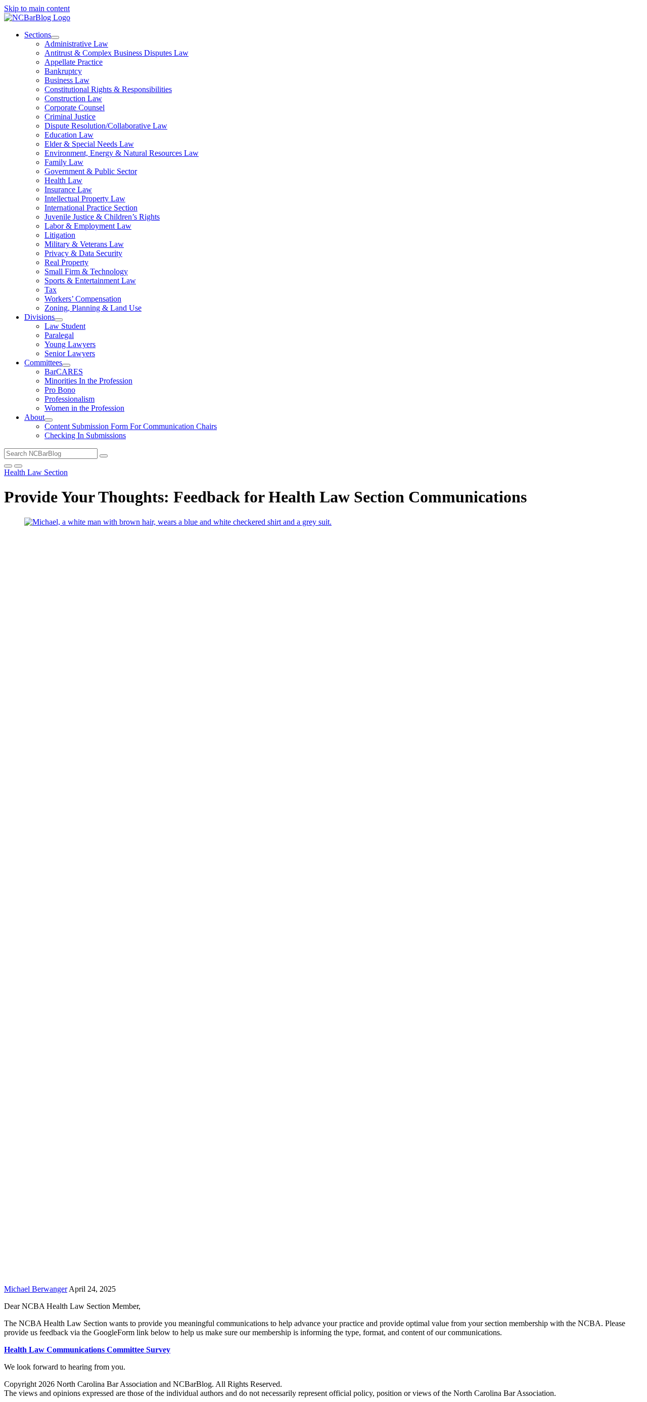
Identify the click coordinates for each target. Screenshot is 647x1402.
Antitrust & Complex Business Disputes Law (116, 53)
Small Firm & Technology (86, 271)
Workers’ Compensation (82, 298)
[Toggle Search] (8, 466)
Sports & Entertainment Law (90, 280)
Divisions (39, 317)
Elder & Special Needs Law (89, 144)
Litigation (59, 235)
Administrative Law (76, 43)
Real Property (66, 262)
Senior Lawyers (69, 353)
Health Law (63, 180)
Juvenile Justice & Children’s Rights (102, 217)
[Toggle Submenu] (55, 37)
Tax (50, 289)
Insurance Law (68, 189)
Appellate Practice (73, 62)
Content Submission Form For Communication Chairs (130, 426)
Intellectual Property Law (84, 198)
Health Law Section (36, 472)
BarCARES (63, 371)
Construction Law (73, 98)
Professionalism (69, 399)
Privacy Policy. (382, 1384)
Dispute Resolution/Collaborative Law (105, 125)
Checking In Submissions (85, 435)
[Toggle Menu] (18, 466)
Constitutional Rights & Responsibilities (108, 89)
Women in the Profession (84, 408)
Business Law (66, 80)
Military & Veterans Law (84, 244)
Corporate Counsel (74, 107)
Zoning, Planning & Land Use (93, 308)
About (34, 417)
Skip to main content (37, 8)
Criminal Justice (70, 116)
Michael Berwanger (35, 1289)
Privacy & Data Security (83, 253)
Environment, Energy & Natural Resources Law (121, 153)
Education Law (69, 135)
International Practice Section (90, 207)
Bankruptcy (63, 71)
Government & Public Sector (90, 171)
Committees (43, 362)
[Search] (104, 455)
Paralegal (59, 335)
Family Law (63, 162)
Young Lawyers (70, 344)
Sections (37, 34)
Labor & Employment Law (87, 226)
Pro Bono (59, 390)
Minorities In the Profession (88, 380)
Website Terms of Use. (320, 1384)
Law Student (64, 326)
